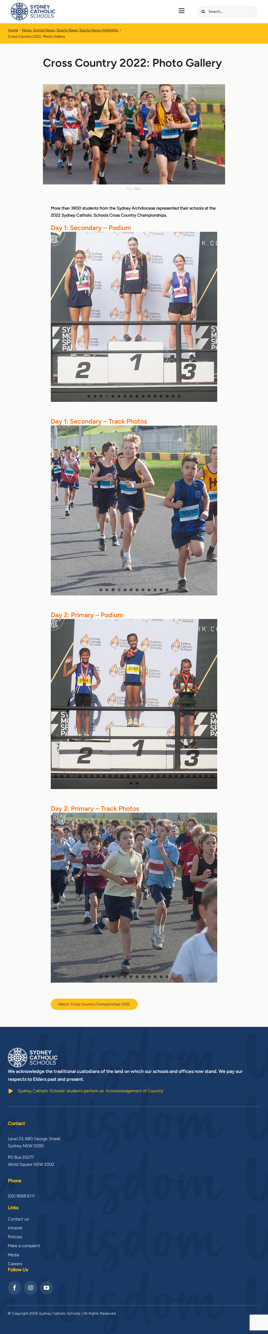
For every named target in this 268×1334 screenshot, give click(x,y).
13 (161, 396)
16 (179, 396)
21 (176, 776)
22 (182, 776)
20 (170, 776)
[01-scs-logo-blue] (33, 4)
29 (137, 783)
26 (206, 776)
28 (131, 783)
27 (212, 776)
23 (188, 776)
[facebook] (14, 1287)
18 (158, 776)
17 (152, 776)
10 (143, 396)
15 (173, 396)
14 (167, 396)
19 (164, 776)
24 (194, 776)
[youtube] (46, 1287)
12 (155, 396)
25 (200, 776)
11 (149, 396)
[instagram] (30, 1287)
